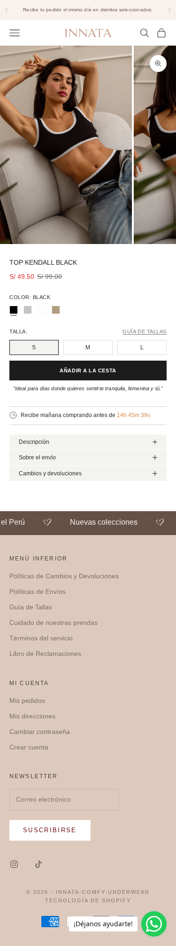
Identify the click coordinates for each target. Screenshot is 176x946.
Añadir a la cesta (88, 370)
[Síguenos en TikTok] (38, 864)
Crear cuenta (28, 747)
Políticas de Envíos (37, 591)
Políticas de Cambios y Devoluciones (64, 576)
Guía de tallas (144, 331)
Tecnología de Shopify (88, 900)
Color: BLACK (30, 297)
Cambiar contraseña (39, 731)
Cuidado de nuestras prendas (53, 622)
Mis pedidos (27, 700)
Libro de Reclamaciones (45, 653)
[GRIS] (27, 310)
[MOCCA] (56, 310)
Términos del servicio (41, 638)
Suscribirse (50, 830)
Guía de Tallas (30, 607)
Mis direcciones (32, 716)
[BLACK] (13, 310)
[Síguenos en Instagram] (14, 864)
